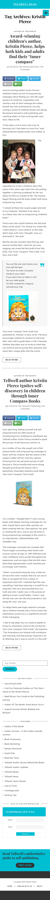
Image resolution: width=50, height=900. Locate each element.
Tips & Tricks (10, 785)
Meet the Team (11, 758)
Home (9, 886)
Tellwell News (11, 776)
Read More (11, 359)
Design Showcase (13, 748)
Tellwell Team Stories (15, 781)
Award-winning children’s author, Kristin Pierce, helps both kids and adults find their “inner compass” (25, 48)
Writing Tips (10, 795)
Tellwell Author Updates (16, 767)
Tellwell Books (11, 771)
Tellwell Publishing (31, 406)
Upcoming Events (13, 683)
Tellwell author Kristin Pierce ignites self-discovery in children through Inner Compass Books (25, 390)
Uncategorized (11, 790)
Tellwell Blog (25, 4)
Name (10, 827)
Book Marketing (12, 744)
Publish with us (24, 886)
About (40, 886)
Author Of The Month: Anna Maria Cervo (24, 704)
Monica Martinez (31, 66)
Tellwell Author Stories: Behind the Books (24, 762)
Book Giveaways (12, 739)
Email (10, 820)
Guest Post (9, 753)
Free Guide (25, 865)
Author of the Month (25, 31)
